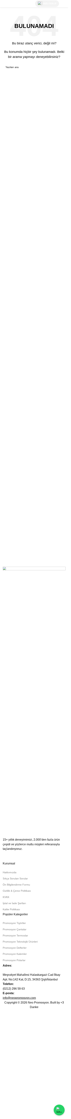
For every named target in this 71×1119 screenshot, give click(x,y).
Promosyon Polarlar (14, 960)
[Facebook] (26, 855)
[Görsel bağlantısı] (34, 701)
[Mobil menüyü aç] (64, 3)
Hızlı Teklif (49, 3)
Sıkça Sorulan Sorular (15, 878)
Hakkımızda (9, 872)
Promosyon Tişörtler (14, 923)
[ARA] (61, 67)
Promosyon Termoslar (15, 935)
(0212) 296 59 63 (14, 988)
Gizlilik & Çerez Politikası (17, 890)
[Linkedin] (7, 855)
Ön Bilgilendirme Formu (16, 884)
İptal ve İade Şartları (14, 903)
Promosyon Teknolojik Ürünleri (20, 941)
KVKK (6, 897)
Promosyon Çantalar (14, 929)
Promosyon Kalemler (15, 953)
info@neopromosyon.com (19, 997)
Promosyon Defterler (15, 947)
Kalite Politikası (11, 909)
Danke (34, 1007)
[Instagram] (17, 855)
